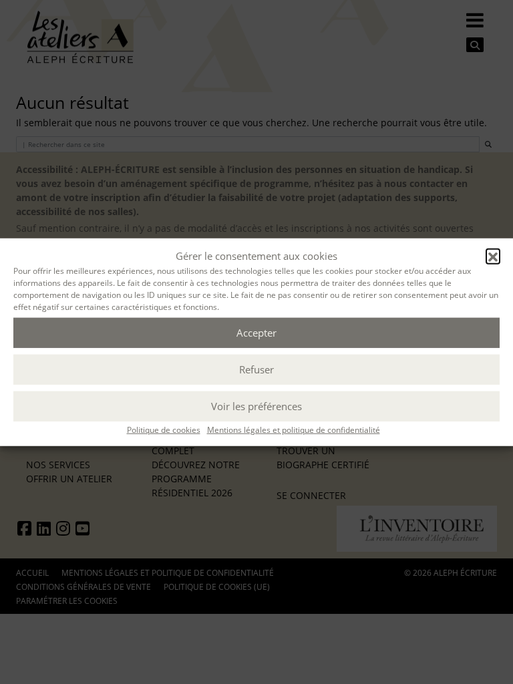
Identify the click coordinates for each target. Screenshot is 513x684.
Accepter (256, 332)
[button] (493, 256)
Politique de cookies (163, 429)
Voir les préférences (256, 406)
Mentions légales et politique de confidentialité (293, 429)
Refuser (256, 369)
